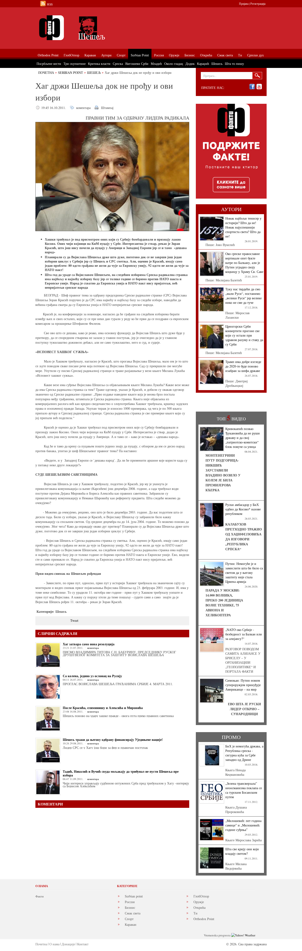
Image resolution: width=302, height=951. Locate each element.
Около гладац (173, 63)
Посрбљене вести (49, 63)
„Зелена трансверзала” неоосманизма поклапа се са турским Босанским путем (243, 790)
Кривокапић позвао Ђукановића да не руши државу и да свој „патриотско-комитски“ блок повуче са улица (242, 437)
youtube (259, 87)
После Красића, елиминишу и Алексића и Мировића (103, 707)
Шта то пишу (234, 63)
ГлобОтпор (201, 896)
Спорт (129, 919)
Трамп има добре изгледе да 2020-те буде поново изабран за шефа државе (243, 366)
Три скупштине (74, 63)
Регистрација (257, 3)
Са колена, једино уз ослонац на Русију (92, 675)
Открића (199, 907)
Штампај (107, 107)
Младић (156, 63)
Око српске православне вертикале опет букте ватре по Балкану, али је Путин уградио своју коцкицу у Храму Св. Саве (244, 262)
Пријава (243, 3)
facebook (252, 87)
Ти (195, 913)
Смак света (132, 913)
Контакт (82, 944)
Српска (118, 63)
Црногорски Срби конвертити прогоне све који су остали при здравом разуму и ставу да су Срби (244, 335)
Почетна (46, 72)
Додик (190, 63)
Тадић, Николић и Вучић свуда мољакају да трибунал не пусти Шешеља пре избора (121, 773)
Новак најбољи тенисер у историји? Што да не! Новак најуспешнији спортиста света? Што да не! (243, 227)
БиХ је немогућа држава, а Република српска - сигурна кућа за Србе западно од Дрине (244, 753)
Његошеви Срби (136, 63)
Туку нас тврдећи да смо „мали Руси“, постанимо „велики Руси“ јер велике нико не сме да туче (243, 296)
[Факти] (88, 27)
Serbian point (134, 896)
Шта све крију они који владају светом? (242, 851)
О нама (54, 944)
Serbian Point (70, 72)
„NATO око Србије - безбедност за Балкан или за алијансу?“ (243, 634)
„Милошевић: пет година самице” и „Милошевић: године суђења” (243, 825)
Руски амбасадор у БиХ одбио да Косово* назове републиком (243, 509)
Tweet (74, 620)
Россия (129, 902)
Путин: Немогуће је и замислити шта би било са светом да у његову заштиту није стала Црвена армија (244, 572)
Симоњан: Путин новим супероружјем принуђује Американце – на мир (243, 685)
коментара (83, 107)
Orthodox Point (203, 919)
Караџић (203, 63)
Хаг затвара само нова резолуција (88, 644)
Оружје (198, 902)
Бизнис (130, 907)
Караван (130, 924)
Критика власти (99, 63)
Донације (68, 944)
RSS (50, 4)
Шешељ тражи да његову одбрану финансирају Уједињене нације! (113, 739)
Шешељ (94, 72)
